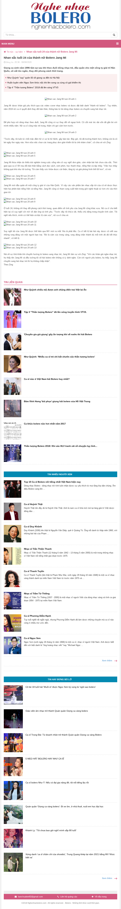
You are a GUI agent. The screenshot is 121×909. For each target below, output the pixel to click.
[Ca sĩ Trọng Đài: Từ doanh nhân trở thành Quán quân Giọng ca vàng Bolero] (13, 742)
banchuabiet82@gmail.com (30, 896)
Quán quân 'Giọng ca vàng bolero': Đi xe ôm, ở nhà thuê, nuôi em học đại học (64, 806)
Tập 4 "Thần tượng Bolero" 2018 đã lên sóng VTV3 (32, 87)
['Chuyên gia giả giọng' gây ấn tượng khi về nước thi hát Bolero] (12, 341)
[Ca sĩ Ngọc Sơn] (12, 645)
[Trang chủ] (5, 51)
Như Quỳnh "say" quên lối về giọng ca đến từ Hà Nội (33, 77)
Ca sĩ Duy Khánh (33, 526)
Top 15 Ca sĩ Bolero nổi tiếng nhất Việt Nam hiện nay (52, 482)
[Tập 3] (12, 319)
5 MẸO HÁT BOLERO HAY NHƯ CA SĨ (45, 758)
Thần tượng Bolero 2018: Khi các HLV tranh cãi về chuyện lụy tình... (60, 446)
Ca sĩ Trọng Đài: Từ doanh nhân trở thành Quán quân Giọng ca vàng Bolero (64, 734)
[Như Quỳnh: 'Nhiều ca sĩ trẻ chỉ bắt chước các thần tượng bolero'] (12, 364)
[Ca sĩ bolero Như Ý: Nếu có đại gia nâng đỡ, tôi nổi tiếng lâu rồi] (13, 790)
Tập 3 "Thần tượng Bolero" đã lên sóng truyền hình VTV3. (55, 312)
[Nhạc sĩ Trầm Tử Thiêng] (12, 600)
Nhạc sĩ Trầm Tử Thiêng (37, 593)
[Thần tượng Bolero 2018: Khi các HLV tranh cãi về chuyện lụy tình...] (12, 453)
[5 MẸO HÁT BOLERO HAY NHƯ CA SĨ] (13, 766)
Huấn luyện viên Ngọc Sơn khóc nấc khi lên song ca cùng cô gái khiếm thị (44, 82)
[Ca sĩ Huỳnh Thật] (12, 511)
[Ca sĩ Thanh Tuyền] (12, 578)
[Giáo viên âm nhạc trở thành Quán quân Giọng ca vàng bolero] (13, 718)
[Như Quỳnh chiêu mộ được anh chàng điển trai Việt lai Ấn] (12, 297)
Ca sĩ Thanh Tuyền (34, 571)
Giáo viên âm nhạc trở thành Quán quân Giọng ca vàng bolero (57, 711)
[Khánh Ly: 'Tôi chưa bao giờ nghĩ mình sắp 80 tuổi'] (13, 838)
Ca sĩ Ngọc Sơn (32, 638)
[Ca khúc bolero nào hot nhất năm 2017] (12, 431)
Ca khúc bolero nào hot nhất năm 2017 (45, 423)
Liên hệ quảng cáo (68, 896)
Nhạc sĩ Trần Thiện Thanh (38, 549)
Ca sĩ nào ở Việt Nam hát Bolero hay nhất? (47, 379)
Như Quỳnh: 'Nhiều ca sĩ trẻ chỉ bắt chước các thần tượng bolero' (59, 356)
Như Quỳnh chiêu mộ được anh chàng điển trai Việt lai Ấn (55, 289)
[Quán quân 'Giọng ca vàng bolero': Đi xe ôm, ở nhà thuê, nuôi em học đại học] (13, 814)
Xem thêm (107, 660)
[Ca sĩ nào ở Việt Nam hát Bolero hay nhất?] (12, 386)
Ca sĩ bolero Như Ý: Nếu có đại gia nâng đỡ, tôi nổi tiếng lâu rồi (57, 782)
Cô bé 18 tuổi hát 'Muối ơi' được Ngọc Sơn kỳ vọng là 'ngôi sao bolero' (61, 687)
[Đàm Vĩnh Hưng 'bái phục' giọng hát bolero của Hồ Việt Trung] (12, 408)
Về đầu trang (100, 896)
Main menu (8, 43)
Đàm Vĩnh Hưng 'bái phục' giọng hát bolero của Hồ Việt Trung (57, 401)
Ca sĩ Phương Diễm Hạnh (37, 616)
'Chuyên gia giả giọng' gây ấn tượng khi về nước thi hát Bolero (58, 334)
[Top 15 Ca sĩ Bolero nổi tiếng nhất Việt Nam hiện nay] (12, 489)
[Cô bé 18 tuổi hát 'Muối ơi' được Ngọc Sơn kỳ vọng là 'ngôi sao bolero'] (13, 694)
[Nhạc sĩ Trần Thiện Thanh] (12, 556)
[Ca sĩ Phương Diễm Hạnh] (12, 623)
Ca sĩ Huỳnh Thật (33, 504)
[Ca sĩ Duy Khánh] (12, 533)
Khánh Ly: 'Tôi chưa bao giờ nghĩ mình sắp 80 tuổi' (51, 830)
